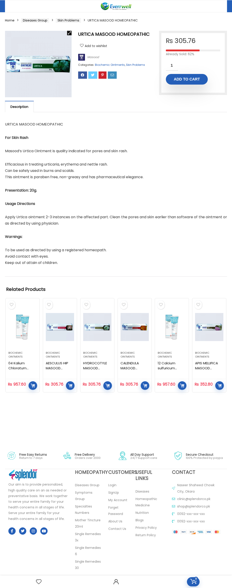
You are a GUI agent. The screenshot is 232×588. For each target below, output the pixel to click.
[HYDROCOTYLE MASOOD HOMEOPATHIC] (97, 327)
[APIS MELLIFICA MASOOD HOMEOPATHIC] (209, 327)
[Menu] (10, 6)
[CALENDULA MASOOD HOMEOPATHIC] (135, 327)
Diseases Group (35, 20)
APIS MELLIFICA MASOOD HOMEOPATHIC (207, 368)
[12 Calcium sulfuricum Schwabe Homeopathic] (172, 327)
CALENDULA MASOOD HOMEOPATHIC (133, 368)
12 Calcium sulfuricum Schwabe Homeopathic (169, 370)
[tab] (19, 106)
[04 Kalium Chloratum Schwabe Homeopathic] (22, 327)
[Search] (220, 6)
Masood (93, 57)
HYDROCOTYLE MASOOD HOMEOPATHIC (95, 368)
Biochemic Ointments (110, 65)
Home (9, 20)
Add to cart (187, 79)
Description (19, 106)
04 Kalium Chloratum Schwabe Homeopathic (20, 370)
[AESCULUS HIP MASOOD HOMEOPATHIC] (60, 327)
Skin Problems (68, 20)
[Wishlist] (38, 582)
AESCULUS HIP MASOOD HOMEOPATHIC (58, 368)
